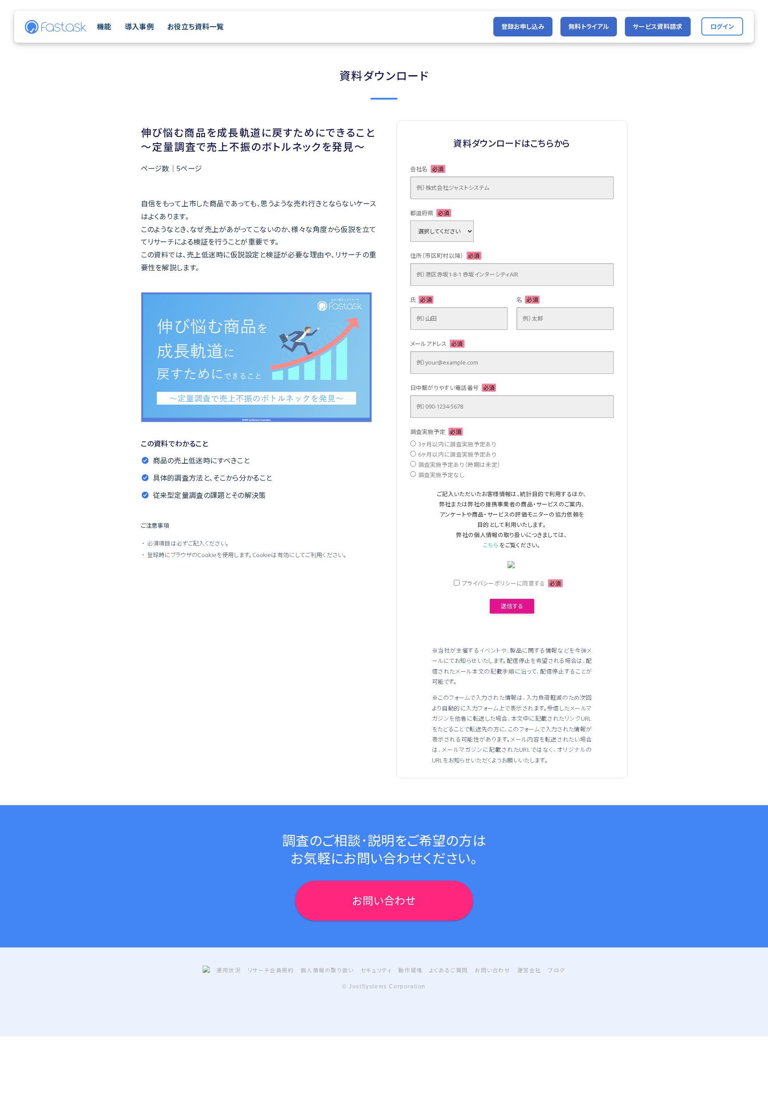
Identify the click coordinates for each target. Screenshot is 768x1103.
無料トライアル (588, 26)
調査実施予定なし (441, 475)
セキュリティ (376, 970)
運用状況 (228, 970)
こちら (490, 545)
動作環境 (410, 970)
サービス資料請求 (658, 26)
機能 (104, 27)
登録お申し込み (522, 26)
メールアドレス (436, 344)
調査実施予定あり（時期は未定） (459, 465)
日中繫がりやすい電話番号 (452, 388)
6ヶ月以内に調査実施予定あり (457, 454)
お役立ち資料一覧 (195, 27)
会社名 (427, 169)
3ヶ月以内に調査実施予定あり (457, 444)
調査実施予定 (436, 432)
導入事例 (139, 27)
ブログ (556, 970)
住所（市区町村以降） (445, 256)
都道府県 (430, 213)
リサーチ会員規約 (271, 970)
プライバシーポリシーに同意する (511, 583)
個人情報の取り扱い (326, 970)
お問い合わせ (384, 900)
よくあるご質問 (448, 970)
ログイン (722, 26)
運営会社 (529, 970)
